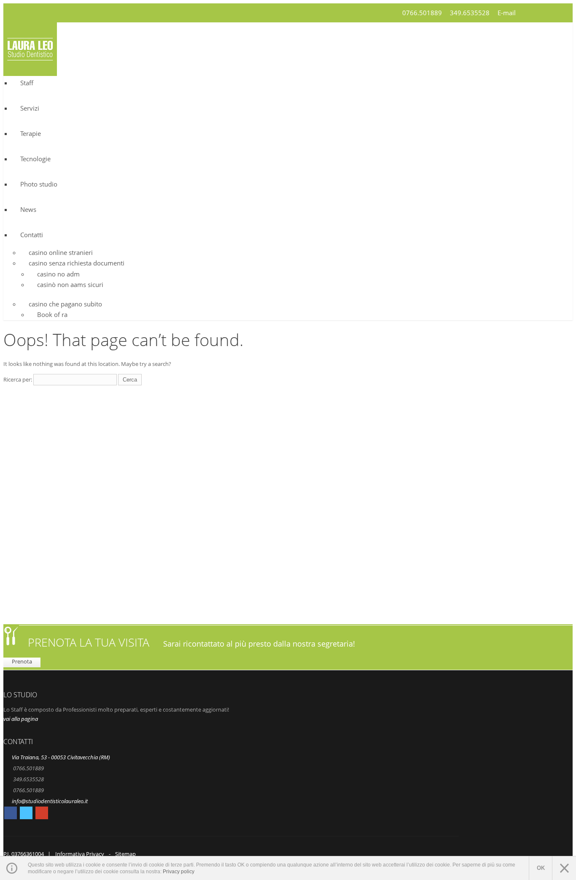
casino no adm (58, 274)
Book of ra (52, 314)
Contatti (31, 234)
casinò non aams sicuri (70, 284)
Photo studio (38, 184)
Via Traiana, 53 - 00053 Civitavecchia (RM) (61, 757)
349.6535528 (470, 12)
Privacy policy (178, 872)
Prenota (22, 661)
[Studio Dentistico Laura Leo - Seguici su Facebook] (10, 814)
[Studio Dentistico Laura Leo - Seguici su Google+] (41, 814)
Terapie (30, 133)
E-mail (507, 12)
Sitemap (125, 854)
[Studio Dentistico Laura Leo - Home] (30, 71)
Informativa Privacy (79, 854)
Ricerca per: (17, 379)
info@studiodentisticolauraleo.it (50, 801)
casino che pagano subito (65, 304)
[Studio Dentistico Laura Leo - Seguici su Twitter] (26, 814)
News (28, 209)
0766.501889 (422, 12)
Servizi (29, 108)
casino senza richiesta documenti (76, 263)
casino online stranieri (61, 252)
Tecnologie (35, 158)
